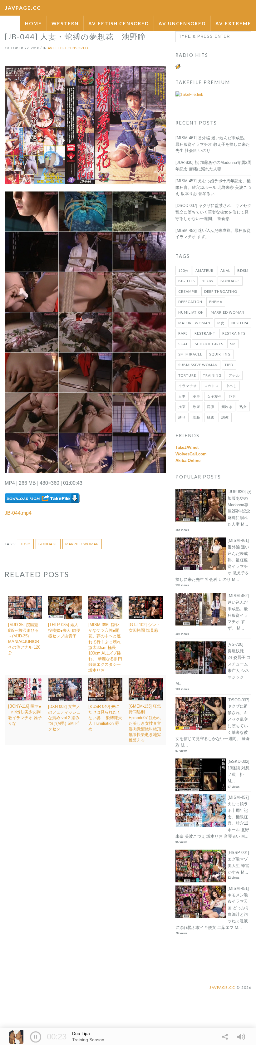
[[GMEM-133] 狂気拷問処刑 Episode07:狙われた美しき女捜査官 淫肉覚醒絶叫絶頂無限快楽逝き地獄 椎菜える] (145, 689)
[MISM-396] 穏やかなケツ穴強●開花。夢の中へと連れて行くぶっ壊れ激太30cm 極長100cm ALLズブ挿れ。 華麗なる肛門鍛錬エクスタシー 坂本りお (105, 647)
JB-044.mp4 (18, 513)
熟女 (243, 407)
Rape (183, 333)
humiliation (191, 312)
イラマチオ (187, 386)
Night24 (239, 323)
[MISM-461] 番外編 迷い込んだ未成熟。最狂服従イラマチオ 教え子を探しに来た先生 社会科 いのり (212, 144)
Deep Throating (220, 291)
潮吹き (227, 407)
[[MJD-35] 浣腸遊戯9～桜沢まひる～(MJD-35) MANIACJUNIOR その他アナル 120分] (25, 607)
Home (33, 23)
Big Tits (186, 281)
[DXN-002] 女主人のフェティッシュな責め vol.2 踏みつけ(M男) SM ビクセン (64, 718)
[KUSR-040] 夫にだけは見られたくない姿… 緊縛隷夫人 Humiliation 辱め (105, 718)
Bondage (48, 544)
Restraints (233, 333)
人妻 (182, 396)
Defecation (190, 302)
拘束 (182, 407)
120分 (183, 270)
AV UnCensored (182, 23)
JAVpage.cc (23, 8)
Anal (225, 270)
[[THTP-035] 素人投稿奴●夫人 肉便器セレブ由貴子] (65, 607)
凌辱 (196, 396)
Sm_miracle (190, 354)
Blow (208, 281)
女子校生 (214, 396)
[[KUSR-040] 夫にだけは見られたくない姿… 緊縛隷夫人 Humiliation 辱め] (105, 689)
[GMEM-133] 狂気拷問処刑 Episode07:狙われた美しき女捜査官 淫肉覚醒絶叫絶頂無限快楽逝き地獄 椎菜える (145, 723)
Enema (215, 302)
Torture (187, 375)
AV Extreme (233, 23)
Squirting (220, 354)
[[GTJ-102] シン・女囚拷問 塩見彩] (145, 607)
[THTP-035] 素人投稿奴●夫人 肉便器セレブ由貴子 (64, 630)
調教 (225, 417)
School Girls (209, 344)
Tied (228, 365)
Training (212, 375)
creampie (187, 291)
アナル (234, 375)
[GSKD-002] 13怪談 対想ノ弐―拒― (238, 768)
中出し (231, 386)
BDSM (25, 544)
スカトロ (211, 386)
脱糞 (210, 417)
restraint (204, 333)
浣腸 (210, 407)
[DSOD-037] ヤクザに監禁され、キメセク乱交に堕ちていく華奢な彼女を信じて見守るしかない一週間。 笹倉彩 (213, 212)
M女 (220, 323)
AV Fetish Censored (118, 23)
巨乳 (232, 396)
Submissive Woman (198, 365)
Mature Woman (194, 323)
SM (233, 344)
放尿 (196, 407)
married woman (82, 544)
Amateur (204, 270)
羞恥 (196, 417)
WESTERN (65, 23)
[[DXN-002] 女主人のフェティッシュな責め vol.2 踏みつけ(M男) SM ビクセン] (65, 689)
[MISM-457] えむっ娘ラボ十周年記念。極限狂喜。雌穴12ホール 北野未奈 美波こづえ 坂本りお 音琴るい (213, 187)
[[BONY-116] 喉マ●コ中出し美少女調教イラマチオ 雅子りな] (25, 689)
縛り (182, 417)
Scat (183, 344)
